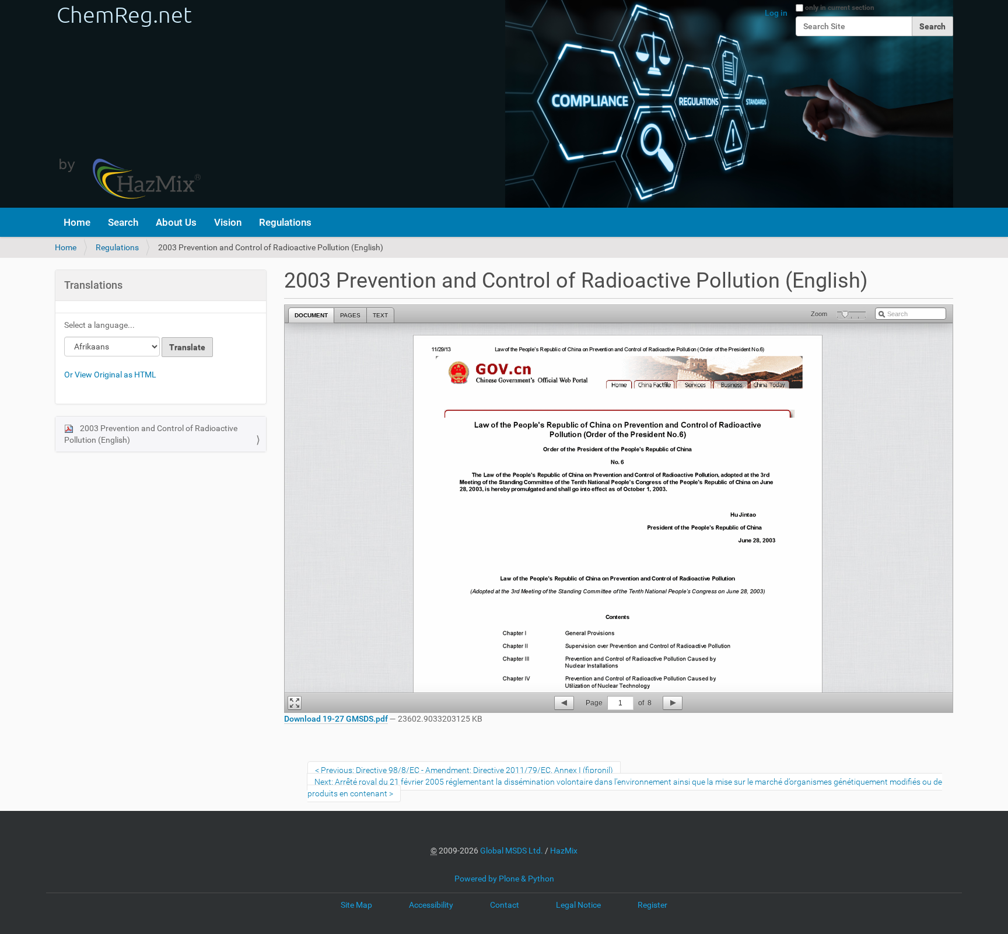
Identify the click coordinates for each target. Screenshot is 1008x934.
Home (77, 222)
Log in (776, 13)
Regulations (285, 222)
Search (123, 222)
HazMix (564, 850)
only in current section (839, 8)
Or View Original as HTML (110, 374)
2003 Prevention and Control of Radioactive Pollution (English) (150, 434)
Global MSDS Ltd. (511, 850)
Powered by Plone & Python (504, 878)
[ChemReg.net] (128, 104)
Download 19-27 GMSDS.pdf (336, 718)
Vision (228, 222)
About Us (176, 222)
